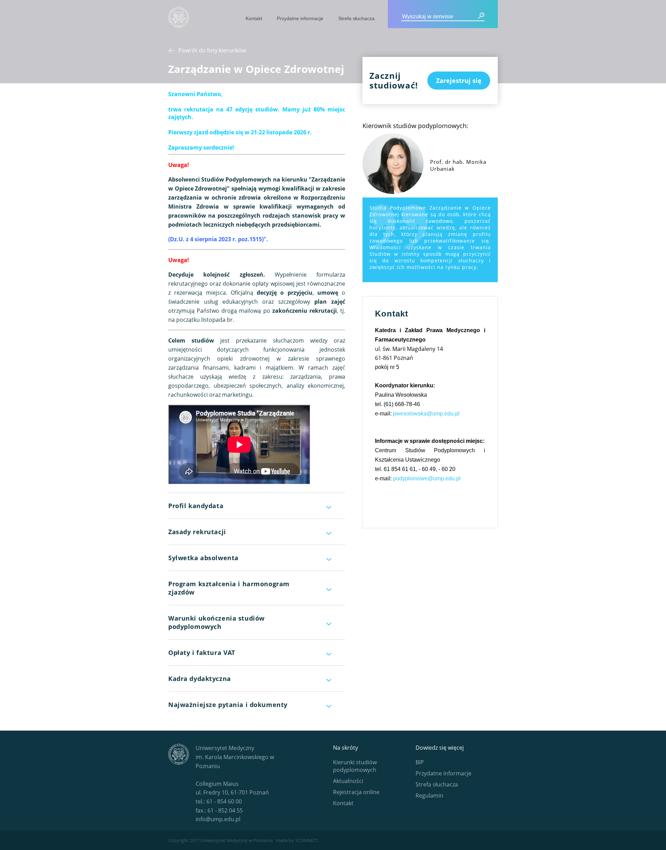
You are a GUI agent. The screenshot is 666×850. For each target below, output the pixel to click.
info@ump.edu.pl (218, 819)
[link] (201, 147)
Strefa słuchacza (356, 18)
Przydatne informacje (300, 18)
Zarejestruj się (458, 80)
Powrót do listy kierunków (212, 50)
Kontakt (254, 18)
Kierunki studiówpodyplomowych (355, 766)
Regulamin (429, 795)
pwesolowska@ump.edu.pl (426, 413)
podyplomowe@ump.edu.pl (427, 478)
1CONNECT (306, 840)
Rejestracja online (356, 792)
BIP (420, 762)
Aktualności (348, 781)
